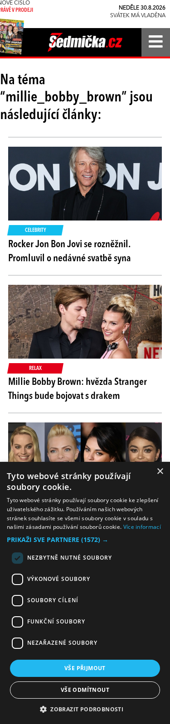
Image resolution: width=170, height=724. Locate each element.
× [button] (159, 471)
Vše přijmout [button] (85, 668)
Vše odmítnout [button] (85, 690)
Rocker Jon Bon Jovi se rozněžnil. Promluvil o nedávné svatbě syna (69, 252)
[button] (85, 539)
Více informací (142, 527)
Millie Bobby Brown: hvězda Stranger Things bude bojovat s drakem (77, 389)
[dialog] (85, 593)
